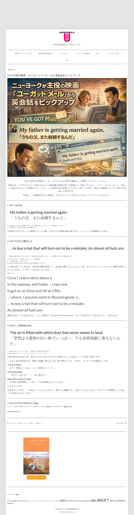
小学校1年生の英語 (81, 501)
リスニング (49, 501)
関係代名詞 (10, 503)
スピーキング (36, 501)
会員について (68, 406)
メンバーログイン (63, 53)
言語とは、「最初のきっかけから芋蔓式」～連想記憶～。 (26, 423)
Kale (60, 512)
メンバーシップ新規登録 (82, 53)
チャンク (43, 501)
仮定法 (63, 500)
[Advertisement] (67, 14)
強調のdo (88, 501)
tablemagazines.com (73, 509)
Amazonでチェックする (36, 477)
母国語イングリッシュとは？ (24, 53)
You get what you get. (21, 501)
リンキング (56, 501)
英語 (124, 501)
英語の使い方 (17, 411)
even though (10, 501)
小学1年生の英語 (71, 501)
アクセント (30, 501)
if (15, 500)
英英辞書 (120, 501)
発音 (111, 501)
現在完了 (103, 500)
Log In (48, 406)
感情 (93, 500)
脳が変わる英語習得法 (45, 53)
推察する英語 (120, 423)
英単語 (115, 501)
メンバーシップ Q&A (112, 53)
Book (98, 53)
